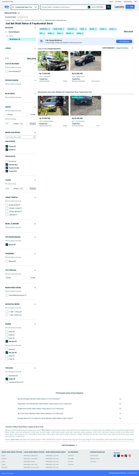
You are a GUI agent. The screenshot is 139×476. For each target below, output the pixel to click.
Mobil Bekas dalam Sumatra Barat (34, 20)
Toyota (3, 455)
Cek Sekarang (124, 41)
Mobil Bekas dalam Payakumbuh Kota (55, 20)
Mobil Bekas (19, 20)
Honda (3, 461)
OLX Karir (70, 461)
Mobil (13, 20)
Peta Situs (71, 455)
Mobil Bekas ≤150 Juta (52, 458)
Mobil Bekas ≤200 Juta (52, 461)
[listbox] (49, 29)
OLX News (71, 464)
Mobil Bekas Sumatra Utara (31, 467)
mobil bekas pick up (22, 17)
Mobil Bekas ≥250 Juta (52, 467)
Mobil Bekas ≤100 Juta (52, 455)
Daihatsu (4, 458)
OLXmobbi (71, 458)
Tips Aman (93, 461)
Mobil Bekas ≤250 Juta (52, 464)
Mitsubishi (4, 467)
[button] (7, 1)
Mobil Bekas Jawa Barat (30, 458)
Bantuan (4, 473)
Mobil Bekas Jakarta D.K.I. (31, 455)
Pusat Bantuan (94, 455)
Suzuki (3, 464)
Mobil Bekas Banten (29, 461)
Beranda (7, 20)
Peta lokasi (10, 473)
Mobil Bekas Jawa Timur (30, 464)
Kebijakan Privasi (94, 458)
